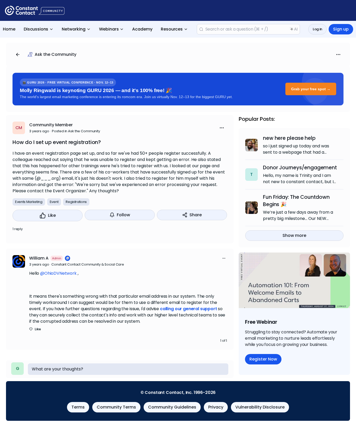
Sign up (341, 29)
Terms (78, 407)
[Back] (18, 54)
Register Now (263, 359)
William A (38, 258)
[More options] (224, 258)
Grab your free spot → (310, 89)
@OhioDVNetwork (58, 273)
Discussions (36, 29)
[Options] (338, 54)
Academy (142, 29)
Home (9, 29)
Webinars (109, 29)
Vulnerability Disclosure (260, 407)
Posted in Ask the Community (76, 131)
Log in (317, 29)
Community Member (51, 125)
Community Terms (116, 407)
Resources (172, 29)
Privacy (215, 407)
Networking (73, 29)
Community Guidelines (172, 407)
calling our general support (188, 309)
